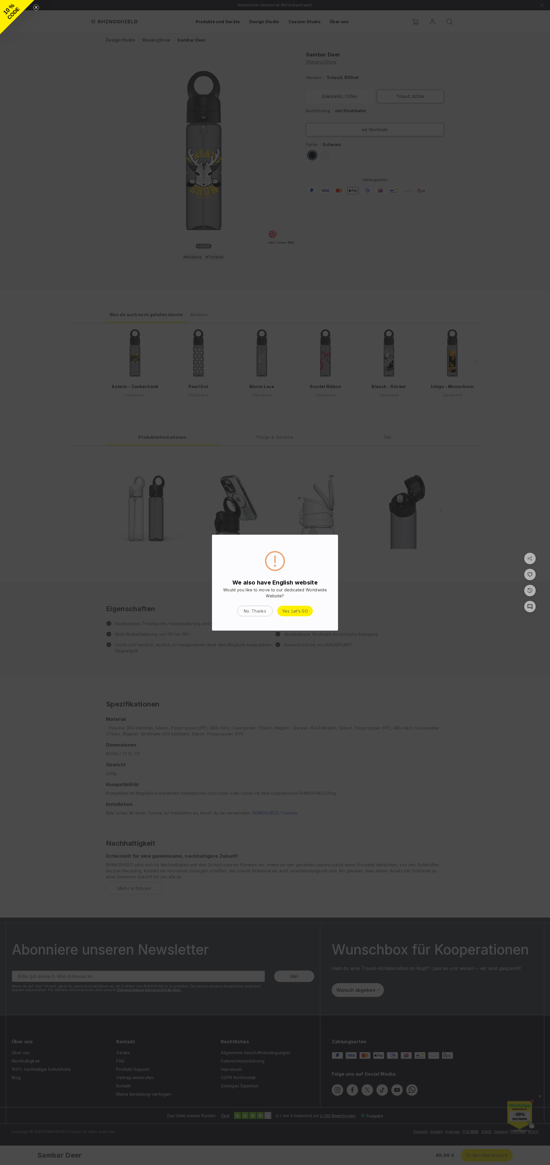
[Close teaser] (36, 7)
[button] (17, 17)
